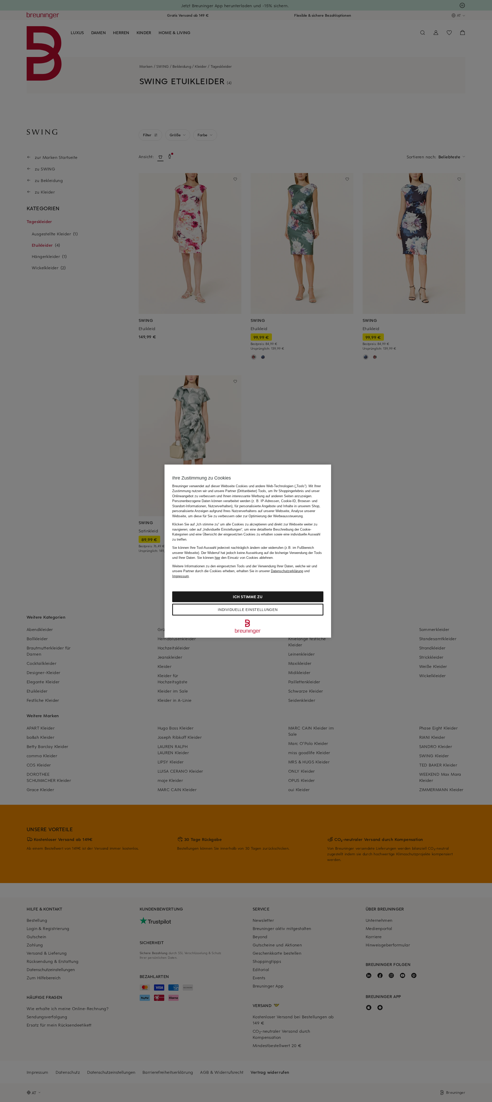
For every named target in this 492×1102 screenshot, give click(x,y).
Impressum (180, 576)
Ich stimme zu (247, 596)
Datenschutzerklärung (287, 571)
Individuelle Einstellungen (248, 610)
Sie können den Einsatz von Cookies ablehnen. (235, 558)
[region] (248, 551)
